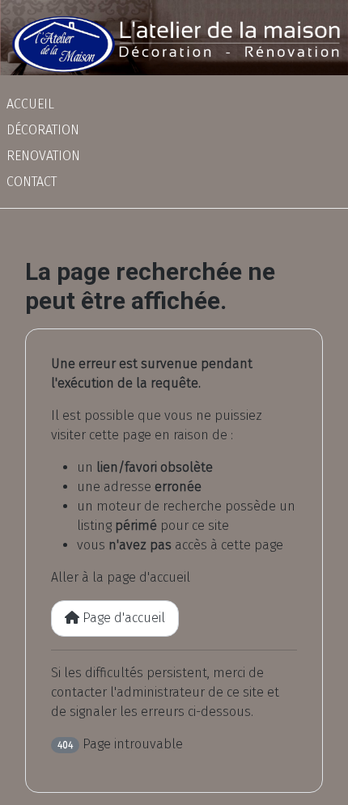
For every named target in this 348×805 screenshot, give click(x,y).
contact (31, 181)
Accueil (30, 104)
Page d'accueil (122, 617)
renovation (43, 155)
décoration (42, 130)
